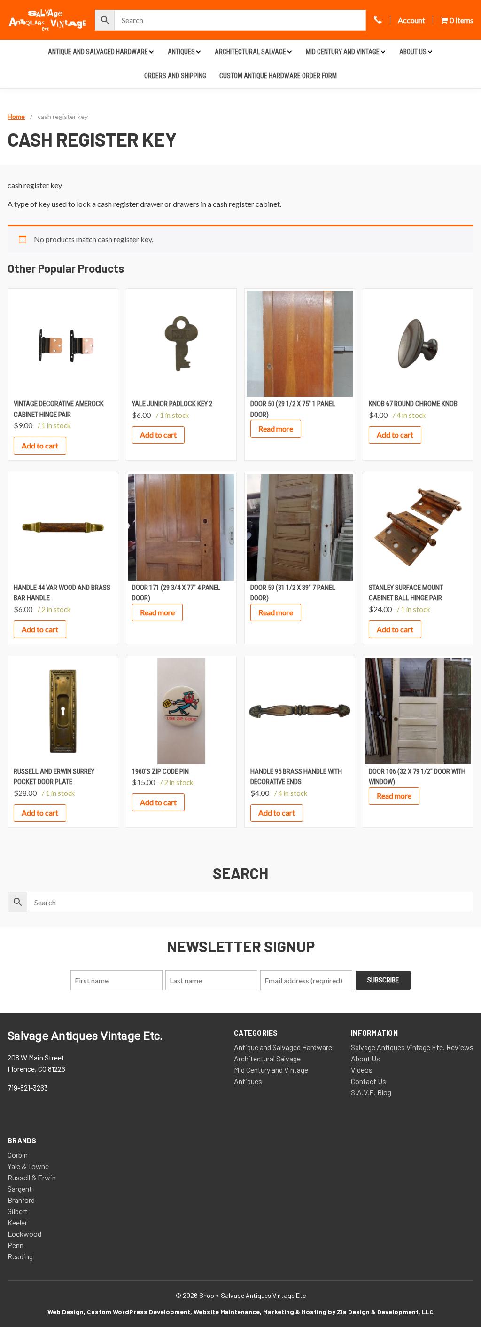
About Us (413, 51)
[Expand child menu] (151, 51)
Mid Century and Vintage (343, 51)
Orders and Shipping (175, 75)
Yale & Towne (28, 1166)
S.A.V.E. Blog (371, 1092)
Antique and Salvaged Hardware (98, 51)
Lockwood (24, 1233)
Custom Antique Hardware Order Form (278, 75)
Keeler (17, 1222)
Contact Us (368, 1080)
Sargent (20, 1188)
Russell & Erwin (32, 1177)
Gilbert (18, 1211)
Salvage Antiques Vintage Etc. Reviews (412, 1047)
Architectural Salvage (250, 51)
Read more (275, 428)
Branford (21, 1199)
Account (411, 20)
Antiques (181, 51)
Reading (20, 1256)
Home (16, 116)
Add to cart (40, 445)
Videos (361, 1069)
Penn (15, 1245)
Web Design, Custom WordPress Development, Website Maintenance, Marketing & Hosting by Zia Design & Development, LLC (240, 1312)
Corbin (18, 1154)
